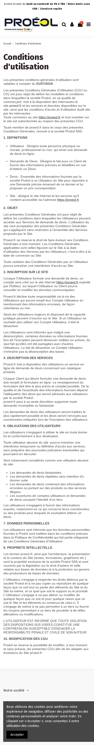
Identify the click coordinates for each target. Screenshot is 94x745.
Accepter (17, 735)
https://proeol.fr (49, 117)
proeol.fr (15, 105)
